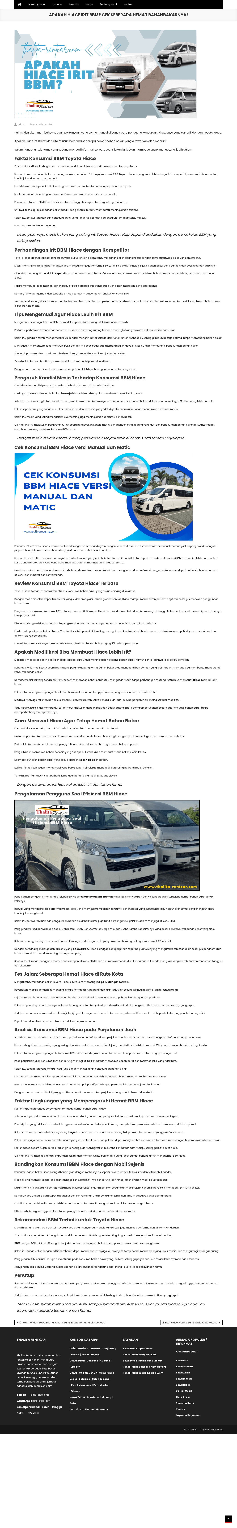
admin (22, 124)
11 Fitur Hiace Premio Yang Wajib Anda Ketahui (190, 1322)
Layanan (57, 4)
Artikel (48, 124)
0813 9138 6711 (190, 1429)
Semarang (106, 1373)
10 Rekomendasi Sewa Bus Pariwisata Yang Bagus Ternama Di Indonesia (62, 1322)
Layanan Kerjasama (212, 1429)
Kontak (128, 4)
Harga (89, 4)
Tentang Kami (108, 4)
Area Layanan (36, 4)
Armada (74, 4)
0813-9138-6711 (40, 1395)
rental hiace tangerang (42, 225)
